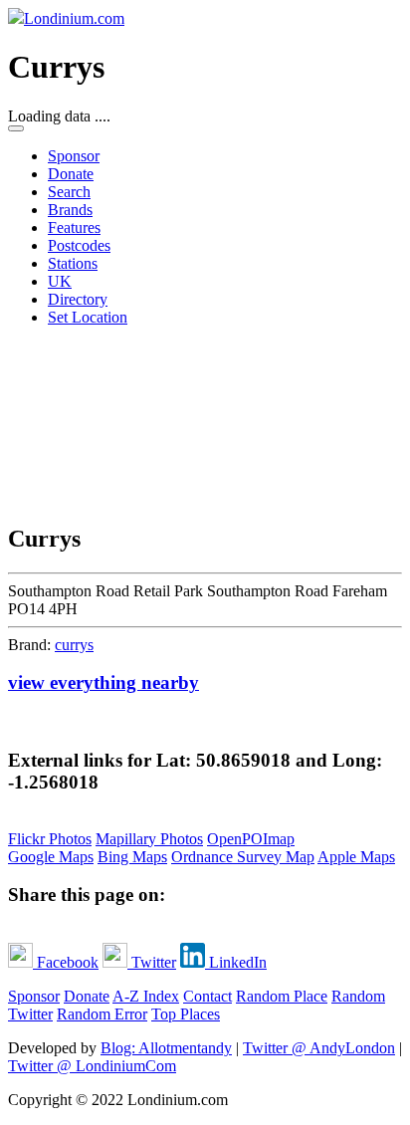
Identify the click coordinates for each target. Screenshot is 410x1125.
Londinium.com (74, 18)
